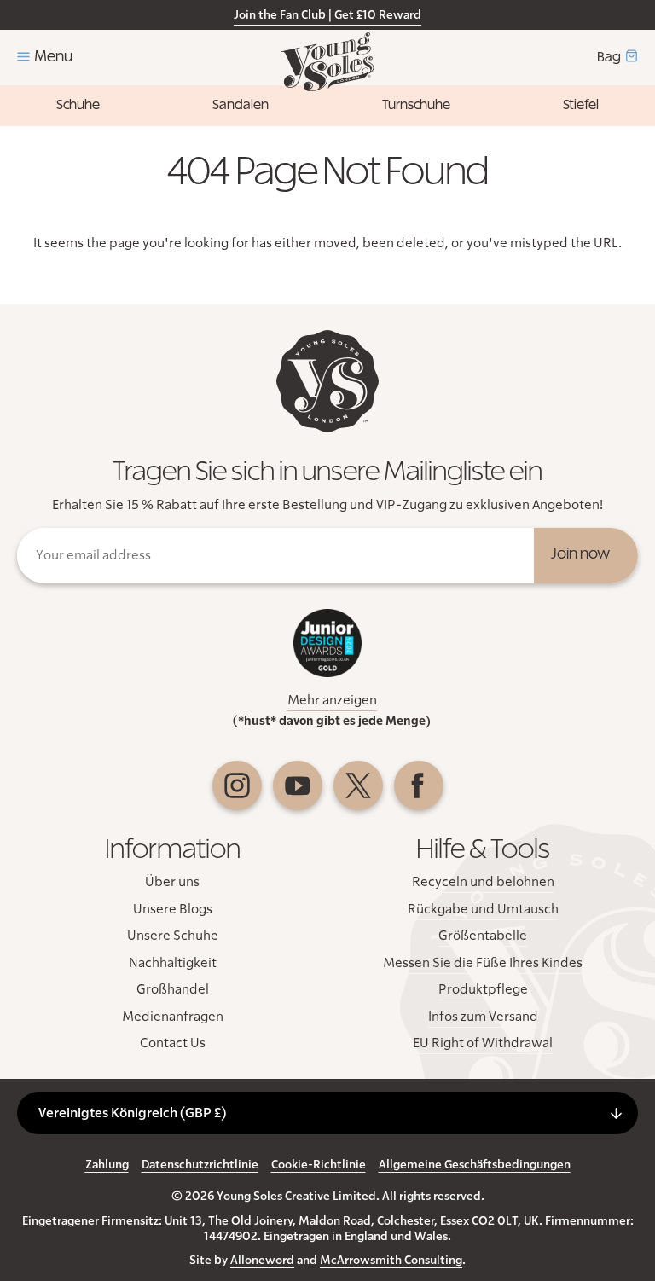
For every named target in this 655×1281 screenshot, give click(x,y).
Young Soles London (327, 61)
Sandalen (240, 105)
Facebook (418, 785)
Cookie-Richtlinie (318, 1165)
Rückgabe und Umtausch (483, 909)
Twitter (358, 785)
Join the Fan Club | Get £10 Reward (327, 15)
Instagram (237, 785)
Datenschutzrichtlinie (200, 1165)
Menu (53, 57)
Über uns (172, 882)
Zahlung (107, 1165)
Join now (580, 554)
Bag (609, 57)
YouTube (297, 785)
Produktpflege (483, 989)
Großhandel (172, 989)
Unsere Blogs (172, 909)
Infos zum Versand (483, 1016)
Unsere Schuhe (172, 935)
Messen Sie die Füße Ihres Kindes (483, 963)
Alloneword (262, 1261)
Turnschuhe (416, 105)
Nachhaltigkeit (173, 963)
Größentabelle (482, 935)
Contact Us (173, 1043)
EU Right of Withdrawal (483, 1043)
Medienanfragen (172, 1016)
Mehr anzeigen (332, 700)
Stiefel (581, 105)
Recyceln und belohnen (483, 882)
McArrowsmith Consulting (391, 1261)
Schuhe (78, 105)
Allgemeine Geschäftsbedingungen (475, 1165)
